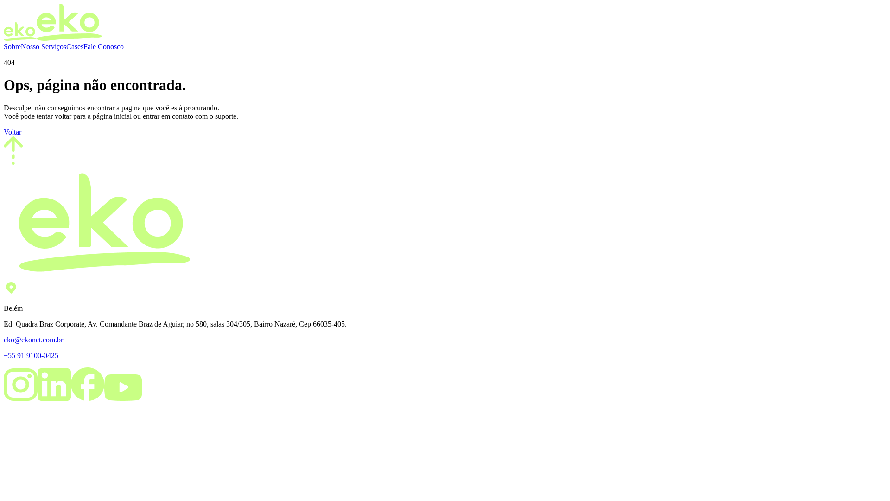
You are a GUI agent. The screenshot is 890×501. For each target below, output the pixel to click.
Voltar (12, 132)
